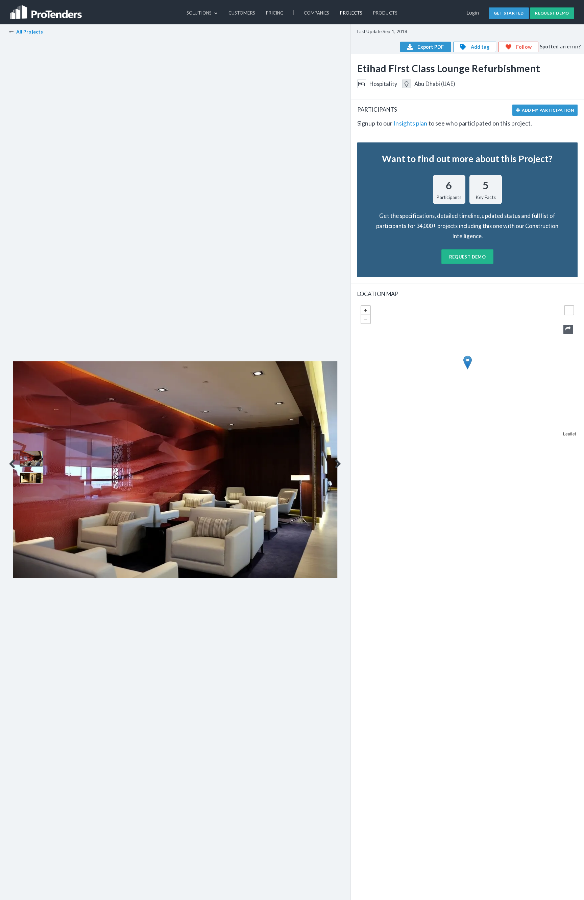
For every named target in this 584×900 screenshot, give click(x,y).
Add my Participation (547, 110)
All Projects (29, 32)
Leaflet (569, 433)
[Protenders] (46, 9)
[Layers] (569, 310)
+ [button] (365, 310)
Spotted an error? (560, 46)
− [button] (365, 319)
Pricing (275, 13)
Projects (351, 13)
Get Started (509, 13)
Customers (241, 13)
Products (385, 13)
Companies (317, 13)
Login (473, 13)
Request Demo (552, 13)
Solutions (200, 13)
